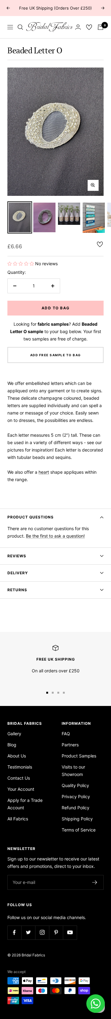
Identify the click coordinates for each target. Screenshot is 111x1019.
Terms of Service (79, 829)
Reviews (16, 556)
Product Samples (79, 755)
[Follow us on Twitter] (28, 932)
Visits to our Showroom (73, 770)
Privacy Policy (76, 796)
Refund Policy (75, 807)
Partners (70, 744)
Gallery (14, 733)
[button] (21, 263)
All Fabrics (17, 818)
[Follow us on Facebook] (14, 932)
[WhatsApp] (95, 1003)
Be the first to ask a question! (55, 535)
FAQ (66, 733)
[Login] (78, 27)
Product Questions (30, 517)
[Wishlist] (89, 27)
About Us (16, 755)
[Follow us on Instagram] (42, 932)
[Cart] (100, 27)
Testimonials (19, 766)
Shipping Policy (77, 818)
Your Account (20, 789)
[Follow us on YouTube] (70, 932)
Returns (17, 590)
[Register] (94, 882)
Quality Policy (75, 785)
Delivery (17, 573)
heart (44, 472)
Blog (11, 744)
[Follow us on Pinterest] (56, 932)
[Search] (20, 27)
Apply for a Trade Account (25, 804)
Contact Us (18, 778)
